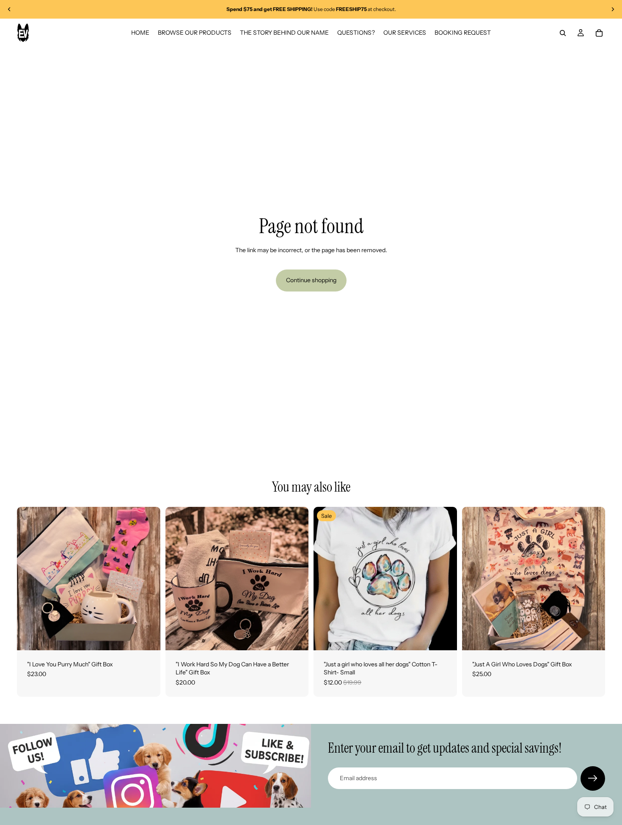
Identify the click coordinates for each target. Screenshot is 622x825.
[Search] (562, 33)
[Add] (147, 637)
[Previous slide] (9, 9)
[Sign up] (593, 778)
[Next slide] (612, 9)
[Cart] (599, 33)
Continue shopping (311, 280)
